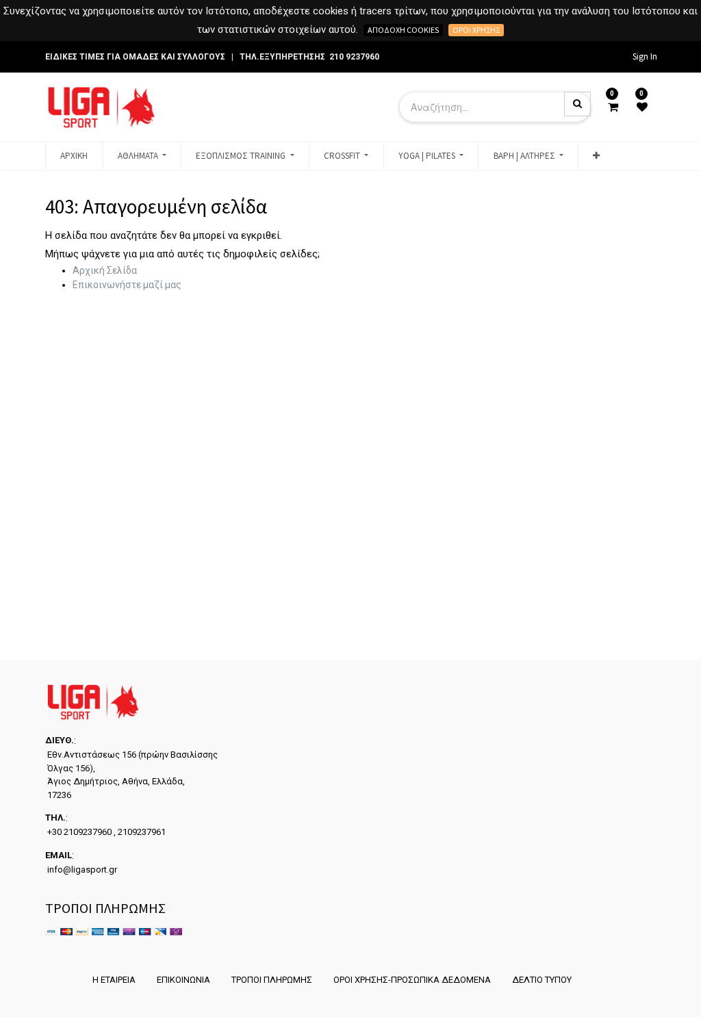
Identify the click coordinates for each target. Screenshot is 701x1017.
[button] (596, 156)
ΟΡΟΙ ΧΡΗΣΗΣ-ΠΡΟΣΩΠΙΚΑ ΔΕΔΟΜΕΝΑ (412, 980)
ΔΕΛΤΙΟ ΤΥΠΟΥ (542, 980)
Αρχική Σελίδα (105, 270)
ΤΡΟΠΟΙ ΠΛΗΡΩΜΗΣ (271, 980)
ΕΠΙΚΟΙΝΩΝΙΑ (183, 980)
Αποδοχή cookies (403, 30)
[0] (613, 107)
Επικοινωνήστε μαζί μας (127, 284)
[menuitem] (74, 156)
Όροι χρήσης (476, 30)
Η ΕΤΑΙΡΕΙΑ (114, 980)
